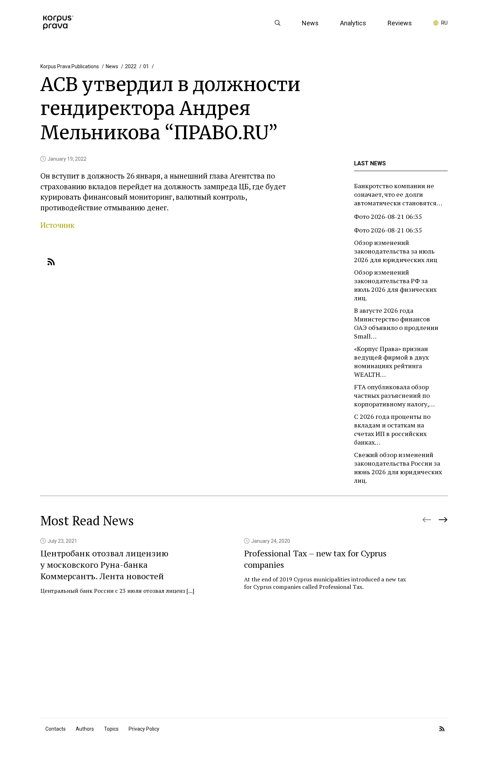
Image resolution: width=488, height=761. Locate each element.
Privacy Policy (144, 729)
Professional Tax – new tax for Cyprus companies (315, 558)
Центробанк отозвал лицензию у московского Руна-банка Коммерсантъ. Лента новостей (104, 564)
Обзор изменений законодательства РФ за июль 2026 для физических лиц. (395, 285)
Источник (57, 225)
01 (146, 66)
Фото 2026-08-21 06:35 (388, 216)
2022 (130, 66)
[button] (443, 517)
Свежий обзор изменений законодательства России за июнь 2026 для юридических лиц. (398, 467)
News (310, 23)
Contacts (55, 729)
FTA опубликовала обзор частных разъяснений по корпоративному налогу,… (394, 395)
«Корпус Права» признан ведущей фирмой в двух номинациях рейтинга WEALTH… (391, 361)
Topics (111, 729)
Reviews (400, 23)
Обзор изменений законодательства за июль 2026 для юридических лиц (395, 251)
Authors (85, 729)
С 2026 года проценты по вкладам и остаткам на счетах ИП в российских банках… (392, 429)
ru (444, 23)
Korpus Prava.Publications (69, 66)
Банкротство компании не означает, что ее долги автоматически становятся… (398, 194)
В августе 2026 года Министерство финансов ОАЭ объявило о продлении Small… (396, 323)
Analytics (353, 23)
